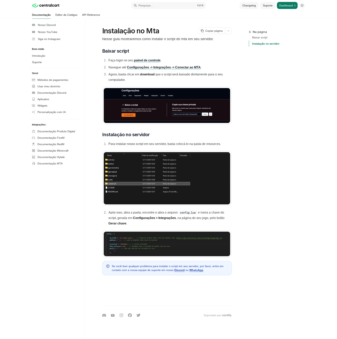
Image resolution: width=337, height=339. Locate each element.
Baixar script (259, 37)
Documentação (41, 14)
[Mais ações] (228, 30)
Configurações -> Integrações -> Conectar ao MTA (164, 67)
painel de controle (147, 60)
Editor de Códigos (66, 14)
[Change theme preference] (302, 5)
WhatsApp (196, 270)
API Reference (91, 14)
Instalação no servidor (265, 43)
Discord (179, 270)
